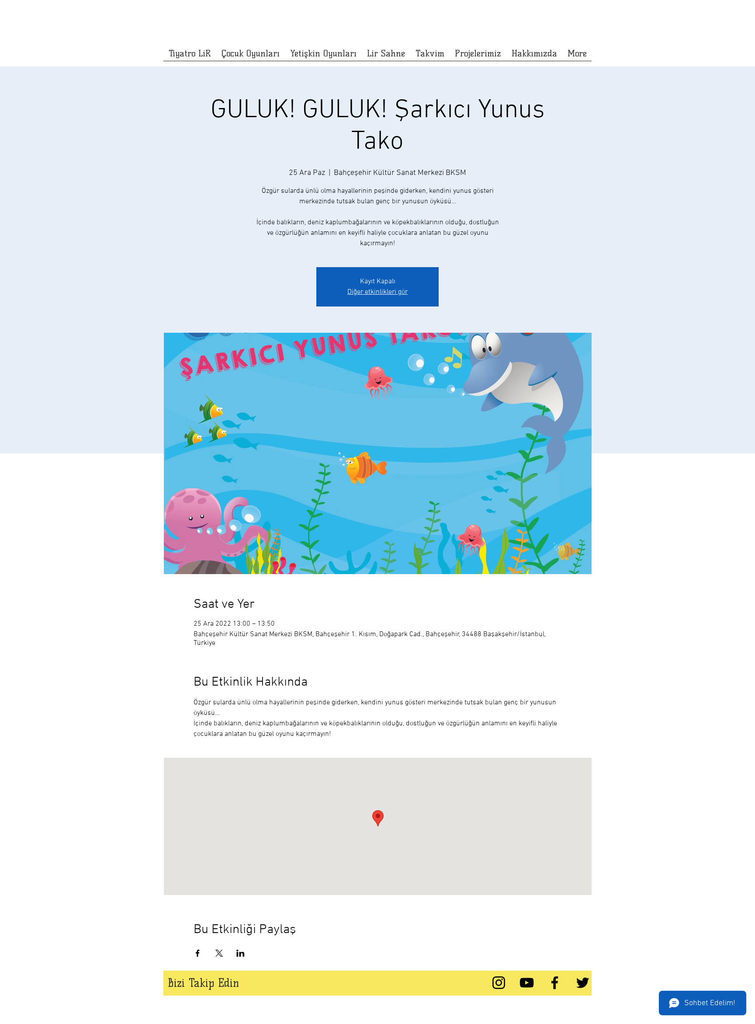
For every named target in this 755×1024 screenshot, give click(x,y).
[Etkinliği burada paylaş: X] (219, 953)
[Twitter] (582, 982)
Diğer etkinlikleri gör (377, 292)
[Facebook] (554, 982)
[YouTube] (526, 982)
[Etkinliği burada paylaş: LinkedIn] (240, 953)
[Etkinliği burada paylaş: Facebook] (198, 953)
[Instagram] (498, 982)
